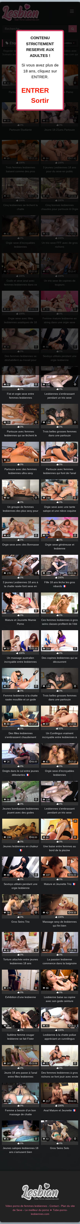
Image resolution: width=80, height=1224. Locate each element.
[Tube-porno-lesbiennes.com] (40, 1192)
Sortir (40, 100)
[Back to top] (68, 1213)
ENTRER (35, 90)
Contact (54, 1205)
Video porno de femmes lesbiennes (26, 1205)
